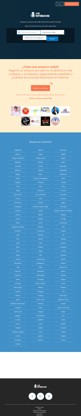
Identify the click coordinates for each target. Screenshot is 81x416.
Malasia (63, 263)
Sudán (63, 320)
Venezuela (18, 340)
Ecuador (40, 203)
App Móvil (39, 414)
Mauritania (40, 271)
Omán (63, 283)
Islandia (63, 239)
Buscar (52, 39)
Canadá (63, 182)
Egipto (63, 203)
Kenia (18, 251)
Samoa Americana (63, 308)
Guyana (40, 227)
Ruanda (63, 303)
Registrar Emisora (71, 4)
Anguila (63, 154)
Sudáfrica (40, 320)
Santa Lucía (18, 312)
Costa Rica (63, 194)
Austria (40, 166)
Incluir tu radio (39, 407)
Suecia (18, 324)
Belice (40, 174)
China (63, 186)
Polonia (17, 295)
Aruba (63, 162)
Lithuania (63, 255)
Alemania (63, 150)
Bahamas (18, 170)
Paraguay (41, 291)
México (63, 271)
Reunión (40, 303)
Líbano (18, 255)
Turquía (63, 332)
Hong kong (40, 231)
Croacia (17, 198)
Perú (63, 291)
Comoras (63, 190)
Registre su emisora (40, 88)
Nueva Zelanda (40, 283)
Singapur (18, 316)
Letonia (63, 251)
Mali (17, 267)
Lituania (17, 259)
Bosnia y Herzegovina (41, 178)
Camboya (40, 182)
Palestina (63, 287)
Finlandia (63, 215)
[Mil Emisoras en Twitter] (49, 396)
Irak (63, 235)
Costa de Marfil (40, 194)
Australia (18, 166)
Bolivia (18, 178)
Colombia (40, 190)
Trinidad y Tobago (18, 332)
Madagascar (40, 263)
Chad (17, 186)
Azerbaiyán (63, 166)
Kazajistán (63, 247)
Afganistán (17, 150)
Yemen (63, 340)
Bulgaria (17, 182)
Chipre (18, 190)
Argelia (63, 158)
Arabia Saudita (40, 158)
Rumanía (18, 308)
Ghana (18, 223)
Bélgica (18, 174)
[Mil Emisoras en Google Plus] (40, 396)
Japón (18, 247)
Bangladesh (63, 170)
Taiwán (40, 328)
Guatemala (63, 223)
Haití (63, 227)
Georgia (63, 219)
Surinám (63, 324)
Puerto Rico (63, 295)
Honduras (18, 231)
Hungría (63, 231)
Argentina (18, 162)
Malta (40, 267)
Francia (18, 219)
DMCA (39, 409)
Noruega (18, 283)
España (40, 211)
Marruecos (63, 267)
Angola (40, 154)
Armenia (40, 162)
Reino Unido (40, 299)
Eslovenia (18, 211)
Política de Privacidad (39, 412)
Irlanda (40, 239)
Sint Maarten (40, 316)
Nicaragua (40, 279)
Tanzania (63, 328)
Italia (40, 243)
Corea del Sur (18, 194)
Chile (40, 186)
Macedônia (17, 263)
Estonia (17, 215)
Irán (18, 239)
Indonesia (40, 235)
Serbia (63, 312)
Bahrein (40, 170)
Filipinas (40, 215)
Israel (18, 243)
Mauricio (18, 271)
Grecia (41, 223)
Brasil (63, 178)
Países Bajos (18, 287)
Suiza (40, 324)
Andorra (17, 154)
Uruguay (63, 336)
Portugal (40, 295)
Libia (40, 255)
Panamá (17, 291)
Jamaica (63, 243)
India (17, 235)
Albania (40, 150)
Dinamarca (17, 203)
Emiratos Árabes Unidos (40, 207)
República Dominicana (18, 303)
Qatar (18, 299)
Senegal (40, 312)
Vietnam (40, 340)
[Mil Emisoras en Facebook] (32, 396)
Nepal (18, 279)
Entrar (60, 4)
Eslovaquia (63, 207)
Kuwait (40, 251)
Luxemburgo (40, 259)
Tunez (40, 332)
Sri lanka (17, 320)
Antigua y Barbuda (18, 158)
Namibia (63, 275)
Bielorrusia (63, 174)
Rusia (40, 308)
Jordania (40, 247)
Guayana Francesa (18, 227)
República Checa (63, 299)
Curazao (63, 198)
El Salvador (17, 207)
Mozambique (40, 275)
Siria (63, 316)
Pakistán (40, 287)
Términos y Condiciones (39, 410)
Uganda (40, 336)
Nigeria (63, 279)
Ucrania (17, 336)
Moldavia (18, 275)
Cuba (40, 198)
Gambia (40, 219)
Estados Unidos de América (63, 211)
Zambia (17, 344)
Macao (63, 259)
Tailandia (18, 328)
